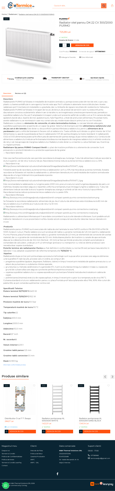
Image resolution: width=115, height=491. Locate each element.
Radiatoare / (14, 14)
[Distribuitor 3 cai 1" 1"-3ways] (20, 399)
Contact (5, 465)
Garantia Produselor (37, 456)
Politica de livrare (8, 459)
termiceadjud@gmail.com (100, 458)
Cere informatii (87, 57)
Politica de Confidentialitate (12, 456)
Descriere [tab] (7, 93)
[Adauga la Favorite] (34, 386)
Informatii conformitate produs (14, 365)
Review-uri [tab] (20, 93)
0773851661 (94, 455)
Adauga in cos (82, 45)
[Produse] (3, 8)
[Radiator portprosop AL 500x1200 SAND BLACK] (94, 399)
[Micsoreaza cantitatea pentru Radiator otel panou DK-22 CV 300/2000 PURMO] (61, 45)
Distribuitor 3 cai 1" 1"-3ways (18, 418)
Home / (5, 14)
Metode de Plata (36, 450)
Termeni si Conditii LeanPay (12, 462)
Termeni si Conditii (8, 453)
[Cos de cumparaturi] (112, 5)
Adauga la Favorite (68, 57)
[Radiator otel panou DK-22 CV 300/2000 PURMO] (29, 44)
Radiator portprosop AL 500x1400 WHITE (53, 419)
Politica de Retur (36, 453)
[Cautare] (103, 5)
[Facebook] (58, 474)
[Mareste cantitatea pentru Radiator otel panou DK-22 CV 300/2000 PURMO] (68, 45)
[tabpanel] (29, 44)
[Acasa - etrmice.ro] (18, 5)
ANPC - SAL (34, 462)
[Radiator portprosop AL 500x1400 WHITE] (57, 399)
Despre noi (6, 450)
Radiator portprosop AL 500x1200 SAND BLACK (90, 419)
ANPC (32, 459)
